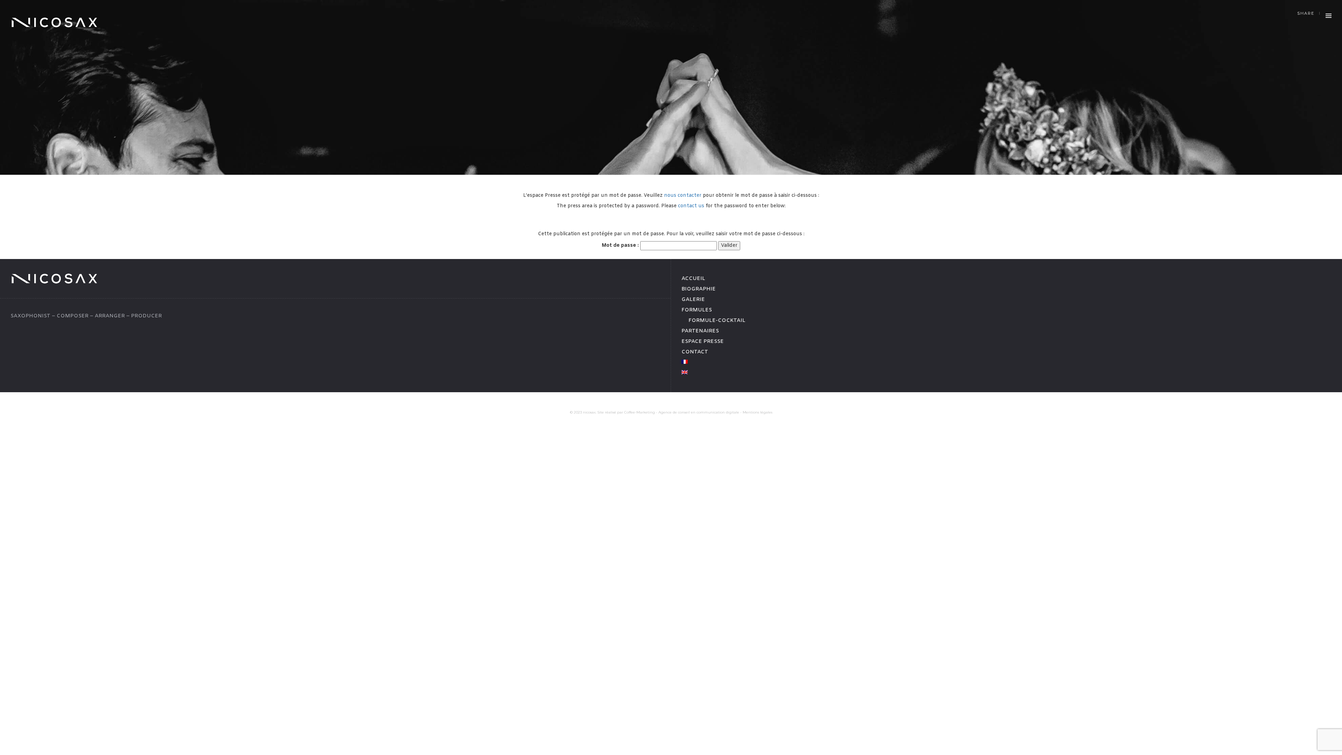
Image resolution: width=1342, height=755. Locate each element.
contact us (691, 206)
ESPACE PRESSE (702, 341)
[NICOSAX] (54, 22)
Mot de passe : (621, 245)
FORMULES (696, 310)
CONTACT (694, 351)
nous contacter (683, 195)
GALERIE (693, 299)
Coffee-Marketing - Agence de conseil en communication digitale (681, 412)
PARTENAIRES (700, 331)
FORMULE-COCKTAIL (716, 320)
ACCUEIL (693, 278)
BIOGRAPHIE (698, 289)
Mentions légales (757, 412)
